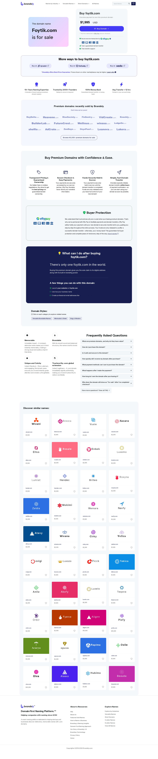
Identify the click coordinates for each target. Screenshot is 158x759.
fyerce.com (57, 627)
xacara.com (114, 431)
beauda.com (115, 684)
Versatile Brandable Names (42, 318)
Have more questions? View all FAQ (95, 390)
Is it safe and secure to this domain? (95, 353)
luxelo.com (86, 599)
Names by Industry (52, 3)
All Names (95, 3)
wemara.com (86, 516)
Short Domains (83, 3)
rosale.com (57, 459)
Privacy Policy (75, 735)
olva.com (28, 684)
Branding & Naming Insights (79, 723)
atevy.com (29, 544)
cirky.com (85, 544)
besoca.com (58, 431)
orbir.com (28, 628)
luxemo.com (114, 460)
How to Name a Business (78, 720)
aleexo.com (57, 684)
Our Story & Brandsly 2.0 (78, 729)
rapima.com (86, 655)
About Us (73, 714)
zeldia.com (29, 516)
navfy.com (114, 516)
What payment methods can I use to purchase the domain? (103, 364)
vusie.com (86, 432)
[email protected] (86, 295)
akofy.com (57, 600)
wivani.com (29, 432)
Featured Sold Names (77, 717)
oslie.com (114, 655)
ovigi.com (28, 572)
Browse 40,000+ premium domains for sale (79, 137)
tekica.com (114, 572)
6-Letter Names (110, 723)
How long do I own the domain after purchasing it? (100, 376)
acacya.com (29, 656)
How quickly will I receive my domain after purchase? (101, 359)
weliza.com (114, 544)
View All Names (110, 726)
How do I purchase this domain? (93, 347)
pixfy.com (114, 628)
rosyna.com (114, 488)
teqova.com (114, 600)
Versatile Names (68, 3)
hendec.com (58, 488)
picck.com (86, 572)
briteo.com (86, 488)
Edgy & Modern (75, 318)
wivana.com (57, 544)
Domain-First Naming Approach (80, 726)
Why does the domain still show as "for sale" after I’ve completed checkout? (105, 383)
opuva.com (57, 656)
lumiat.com (29, 488)
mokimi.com (57, 516)
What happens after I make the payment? (97, 370)
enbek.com (86, 459)
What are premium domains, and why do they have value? (103, 341)
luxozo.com (57, 572)
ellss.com (28, 460)
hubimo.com (86, 683)
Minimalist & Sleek (60, 318)
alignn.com (86, 627)
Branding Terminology (77, 732)
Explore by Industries (112, 711)
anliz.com (28, 600)
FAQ (71, 711)
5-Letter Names (110, 720)
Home (72, 738)
